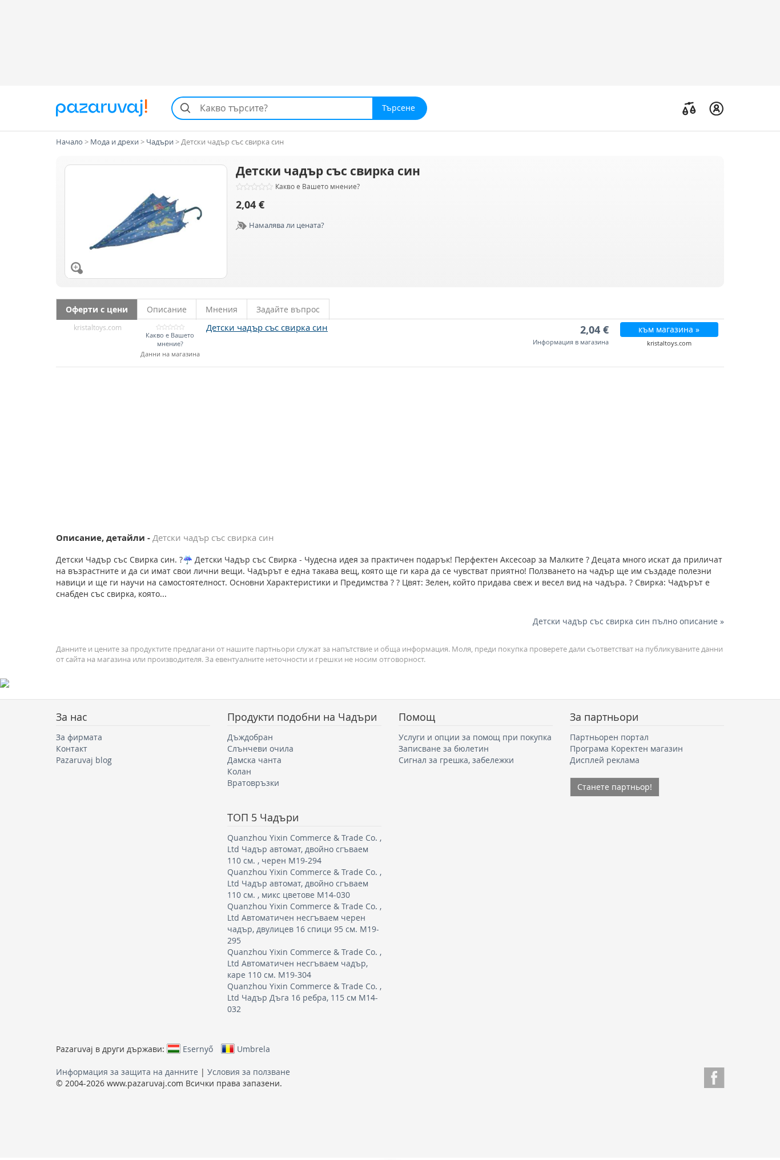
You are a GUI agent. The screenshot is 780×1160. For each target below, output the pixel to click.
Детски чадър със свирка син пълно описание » (628, 621)
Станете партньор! (614, 786)
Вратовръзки (253, 782)
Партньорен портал (609, 737)
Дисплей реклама (605, 759)
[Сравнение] (689, 108)
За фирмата (79, 737)
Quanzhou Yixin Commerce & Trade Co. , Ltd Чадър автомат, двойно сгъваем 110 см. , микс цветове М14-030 (304, 883)
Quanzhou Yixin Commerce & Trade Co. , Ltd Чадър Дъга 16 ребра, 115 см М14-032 (304, 997)
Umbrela (253, 1048)
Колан (239, 771)
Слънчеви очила (260, 748)
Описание (167, 309)
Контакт (71, 748)
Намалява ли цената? (286, 225)
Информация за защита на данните (127, 1071)
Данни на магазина (170, 354)
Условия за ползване (248, 1071)
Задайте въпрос (288, 309)
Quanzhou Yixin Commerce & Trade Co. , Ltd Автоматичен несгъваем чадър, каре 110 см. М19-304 (304, 963)
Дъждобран (250, 737)
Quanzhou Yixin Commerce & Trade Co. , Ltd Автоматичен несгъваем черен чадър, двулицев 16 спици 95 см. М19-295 (304, 923)
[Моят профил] (716, 108)
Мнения (222, 309)
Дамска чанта (254, 759)
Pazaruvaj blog (84, 759)
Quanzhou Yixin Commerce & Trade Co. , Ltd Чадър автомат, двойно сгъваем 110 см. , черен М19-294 (304, 849)
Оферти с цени (97, 309)
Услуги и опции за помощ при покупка (475, 737)
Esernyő (198, 1048)
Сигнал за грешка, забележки (456, 759)
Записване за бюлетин (444, 748)
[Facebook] (714, 1075)
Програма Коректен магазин (626, 748)
